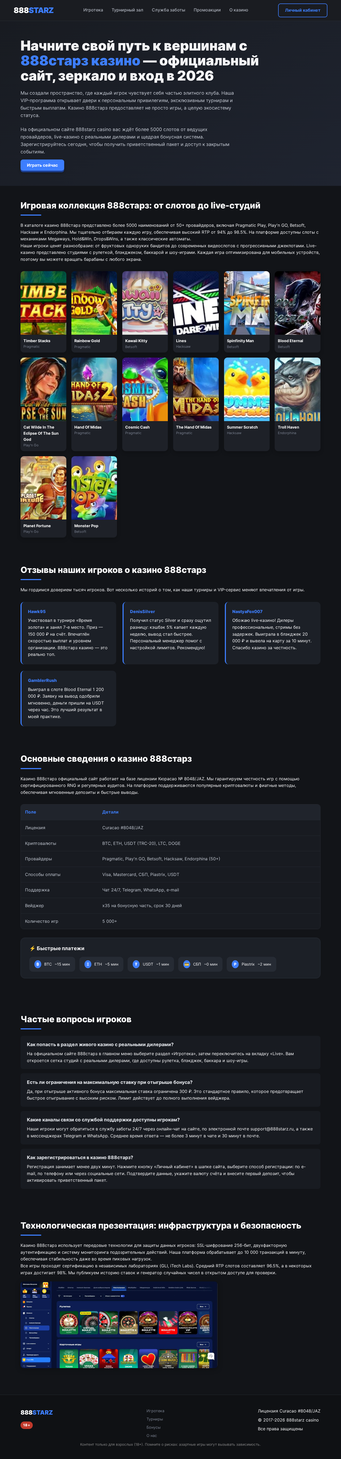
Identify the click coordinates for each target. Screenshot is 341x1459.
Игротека (93, 9)
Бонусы (154, 1427)
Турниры (155, 1419)
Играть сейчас (42, 165)
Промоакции (207, 9)
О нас (152, 1435)
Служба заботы (168, 9)
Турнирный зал (127, 9)
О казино (238, 9)
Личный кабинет (302, 10)
